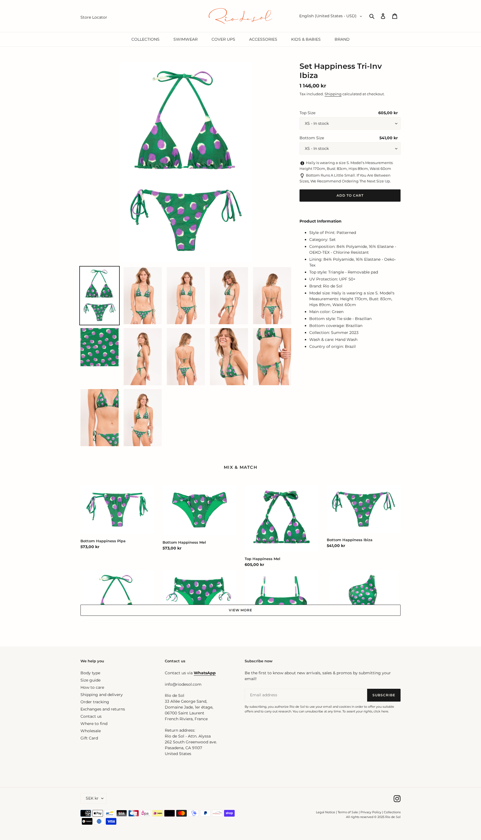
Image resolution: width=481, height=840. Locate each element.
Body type (90, 672)
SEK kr (92, 798)
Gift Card (89, 738)
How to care (92, 687)
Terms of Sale (348, 812)
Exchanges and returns (102, 709)
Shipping (333, 94)
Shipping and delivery (101, 694)
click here (381, 711)
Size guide (90, 680)
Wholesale (90, 730)
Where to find (93, 723)
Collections (392, 812)
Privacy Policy (371, 812)
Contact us (91, 716)
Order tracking (94, 701)
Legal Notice (325, 812)
